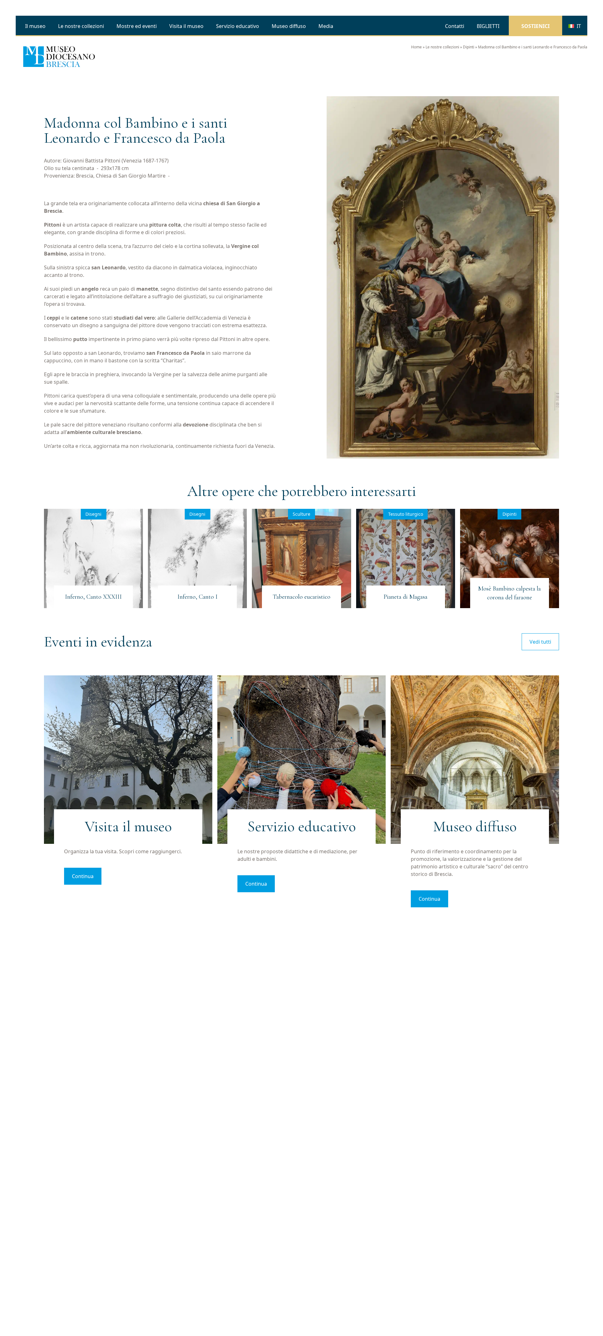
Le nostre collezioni (442, 47)
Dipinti (468, 47)
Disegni (93, 514)
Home (416, 47)
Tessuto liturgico (405, 514)
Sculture (301, 514)
